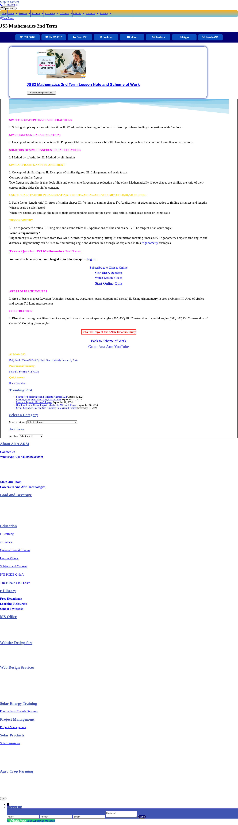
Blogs (4, 13)
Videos (133, 37)
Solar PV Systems (18, 371)
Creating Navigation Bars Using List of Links (38, 399)
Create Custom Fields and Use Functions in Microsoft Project (46, 408)
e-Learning (50, 13)
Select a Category (17, 422)
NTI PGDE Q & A (12, 574)
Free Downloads (11, 598)
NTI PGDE (29, 37)
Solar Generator (10, 743)
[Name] (23, 816)
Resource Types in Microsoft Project (34, 402)
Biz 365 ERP (55, 37)
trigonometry (150, 243)
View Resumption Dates (41, 93)
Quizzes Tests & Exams (15, 550)
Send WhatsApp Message (40, 820)
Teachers (160, 37)
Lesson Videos (9, 558)
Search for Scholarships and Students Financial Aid (41, 397)
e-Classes (64, 13)
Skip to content (9, 1)
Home (11, 13)
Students (107, 37)
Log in (91, 259)
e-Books (77, 13)
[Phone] (56, 816)
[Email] (89, 816)
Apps (186, 37)
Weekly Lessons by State (66, 360)
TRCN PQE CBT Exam (15, 582)
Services (23, 13)
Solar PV (81, 37)
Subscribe (96, 267)
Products (36, 13)
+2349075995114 (11, 5)
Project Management (13, 727)
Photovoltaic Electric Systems (19, 711)
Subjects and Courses (13, 566)
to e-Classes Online (115, 267)
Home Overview (17, 383)
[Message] (122, 816)
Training (104, 13)
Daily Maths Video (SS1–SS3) (24, 360)
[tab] (8, 8)
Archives (13, 436)
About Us (90, 13)
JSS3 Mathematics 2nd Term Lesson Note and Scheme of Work (83, 84)
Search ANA (211, 37)
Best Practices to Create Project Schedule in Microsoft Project (46, 405)
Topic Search (46, 360)
